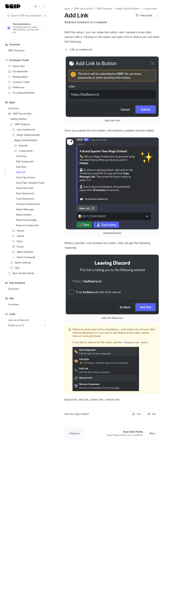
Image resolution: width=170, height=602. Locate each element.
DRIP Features (104, 8)
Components (150, 8)
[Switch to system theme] (35, 6)
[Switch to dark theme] (43, 6)
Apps (67, 8)
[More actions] (157, 15)
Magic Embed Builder (127, 8)
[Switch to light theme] (39, 6)
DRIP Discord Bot (83, 8)
